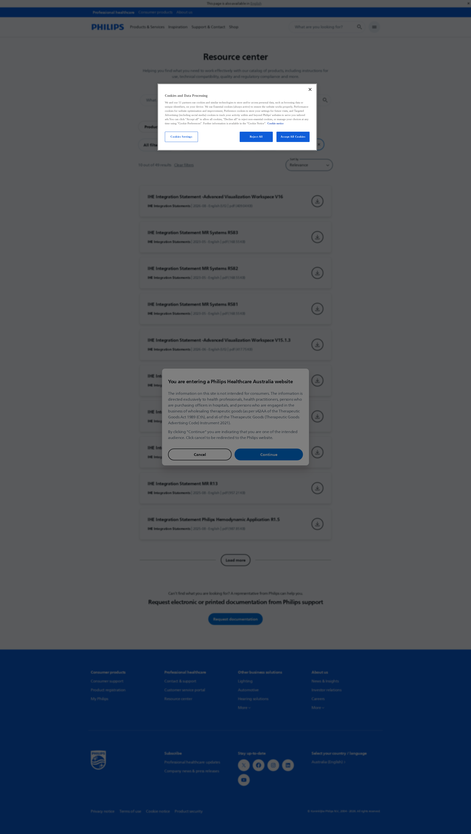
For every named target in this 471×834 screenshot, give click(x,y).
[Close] (310, 89)
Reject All (256, 136)
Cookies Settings (181, 136)
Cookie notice (275, 123)
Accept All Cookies (293, 136)
